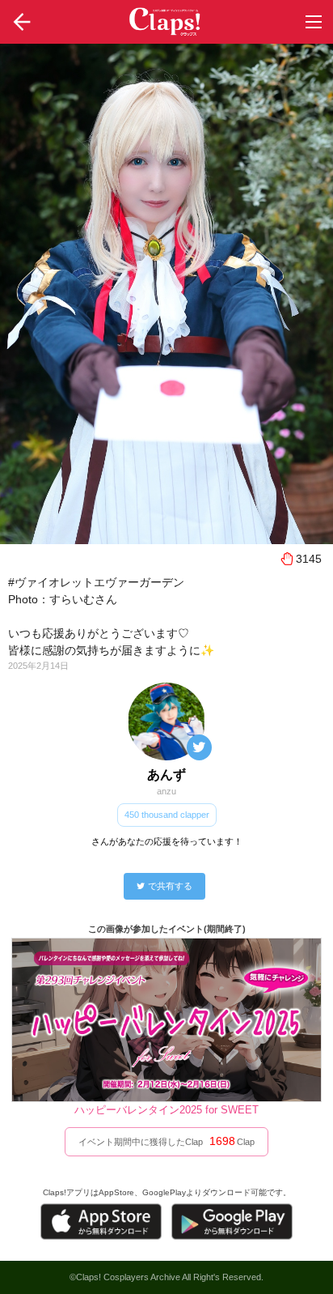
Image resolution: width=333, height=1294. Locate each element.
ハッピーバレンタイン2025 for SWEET (166, 1110)
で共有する (170, 886)
